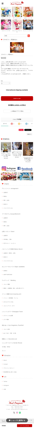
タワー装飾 (6, 319)
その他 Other (6, 347)
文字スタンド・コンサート (9, 243)
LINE (4, 389)
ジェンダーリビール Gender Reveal (12, 343)
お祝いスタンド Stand (8, 231)
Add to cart (17, 98)
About (5, 360)
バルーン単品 (6, 329)
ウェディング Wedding (9, 280)
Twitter (5, 381)
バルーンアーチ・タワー (9, 305)
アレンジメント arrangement (10, 188)
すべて (5, 123)
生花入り (5, 204)
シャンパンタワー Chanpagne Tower (12, 311)
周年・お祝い (6, 200)
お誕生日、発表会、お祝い (9, 253)
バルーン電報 (6, 284)
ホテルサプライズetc (8, 302)
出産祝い (5, 270)
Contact (5, 364)
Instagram (6, 385)
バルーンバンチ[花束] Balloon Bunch (12, 249)
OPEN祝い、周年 (7, 239)
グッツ (4, 350)
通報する (29, 134)
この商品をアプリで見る (16, 111)
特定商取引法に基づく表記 (10, 372)
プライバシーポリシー (8, 368)
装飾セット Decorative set (9, 339)
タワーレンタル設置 (8, 315)
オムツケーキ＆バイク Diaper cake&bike (13, 266)
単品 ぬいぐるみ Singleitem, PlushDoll (13, 325)
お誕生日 (5, 192)
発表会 (5, 196)
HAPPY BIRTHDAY (7, 274)
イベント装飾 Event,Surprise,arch (11, 294)
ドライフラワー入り (8, 208)
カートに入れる (24, 425)
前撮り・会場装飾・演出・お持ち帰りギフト (13, 288)
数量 (2, 80)
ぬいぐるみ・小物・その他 (9, 333)
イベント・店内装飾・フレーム (10, 298)
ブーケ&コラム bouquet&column (11, 214)
